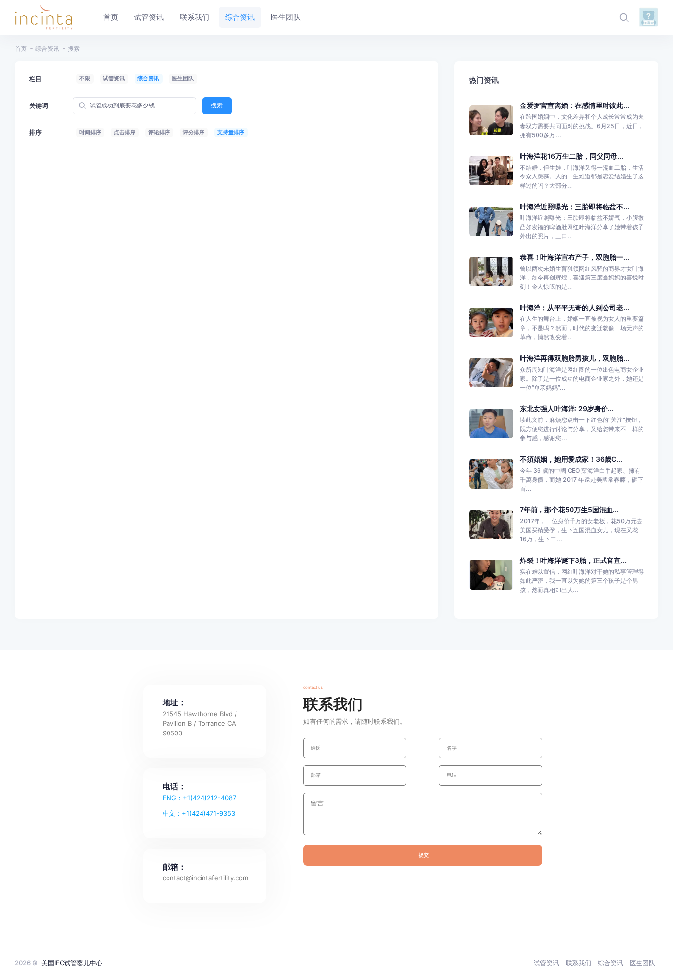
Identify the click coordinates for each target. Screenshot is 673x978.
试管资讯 (114, 78)
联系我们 (578, 963)
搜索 (217, 105)
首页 (21, 48)
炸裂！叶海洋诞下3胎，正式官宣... (573, 560)
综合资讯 (47, 48)
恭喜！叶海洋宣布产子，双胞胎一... (574, 257)
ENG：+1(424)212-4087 (199, 798)
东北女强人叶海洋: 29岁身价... (567, 408)
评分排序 (193, 132)
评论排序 (159, 132)
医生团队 (183, 78)
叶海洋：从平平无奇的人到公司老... (574, 307)
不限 (84, 78)
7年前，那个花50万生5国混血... (569, 509)
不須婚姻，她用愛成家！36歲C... (571, 459)
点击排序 (124, 132)
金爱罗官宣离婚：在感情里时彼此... (574, 105)
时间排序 (90, 132)
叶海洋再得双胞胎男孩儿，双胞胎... (574, 358)
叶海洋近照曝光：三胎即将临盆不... (574, 206)
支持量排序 (230, 132)
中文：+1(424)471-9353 (199, 813)
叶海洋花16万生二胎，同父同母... (571, 156)
